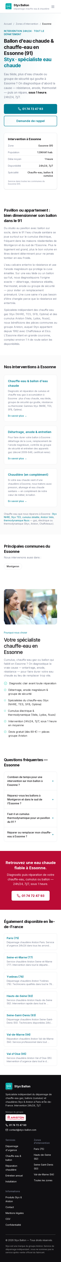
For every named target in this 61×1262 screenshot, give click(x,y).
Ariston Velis (47, 517)
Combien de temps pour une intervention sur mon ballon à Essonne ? (30, 781)
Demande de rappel (30, 121)
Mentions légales (15, 1213)
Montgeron (13, 566)
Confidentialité (13, 1224)
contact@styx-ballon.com (22, 1129)
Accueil (8, 23)
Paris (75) (39, 1149)
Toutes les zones (43, 1180)
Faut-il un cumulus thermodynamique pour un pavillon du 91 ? (30, 817)
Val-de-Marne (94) (44, 1174)
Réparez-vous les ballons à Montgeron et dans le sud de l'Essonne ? (30, 799)
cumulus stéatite (30, 517)
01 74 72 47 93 (32, 109)
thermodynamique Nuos (16, 520)
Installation (11, 1181)
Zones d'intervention (27, 23)
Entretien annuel (14, 1175)
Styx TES (16, 517)
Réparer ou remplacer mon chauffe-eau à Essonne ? (30, 834)
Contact (10, 1207)
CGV (8, 1219)
